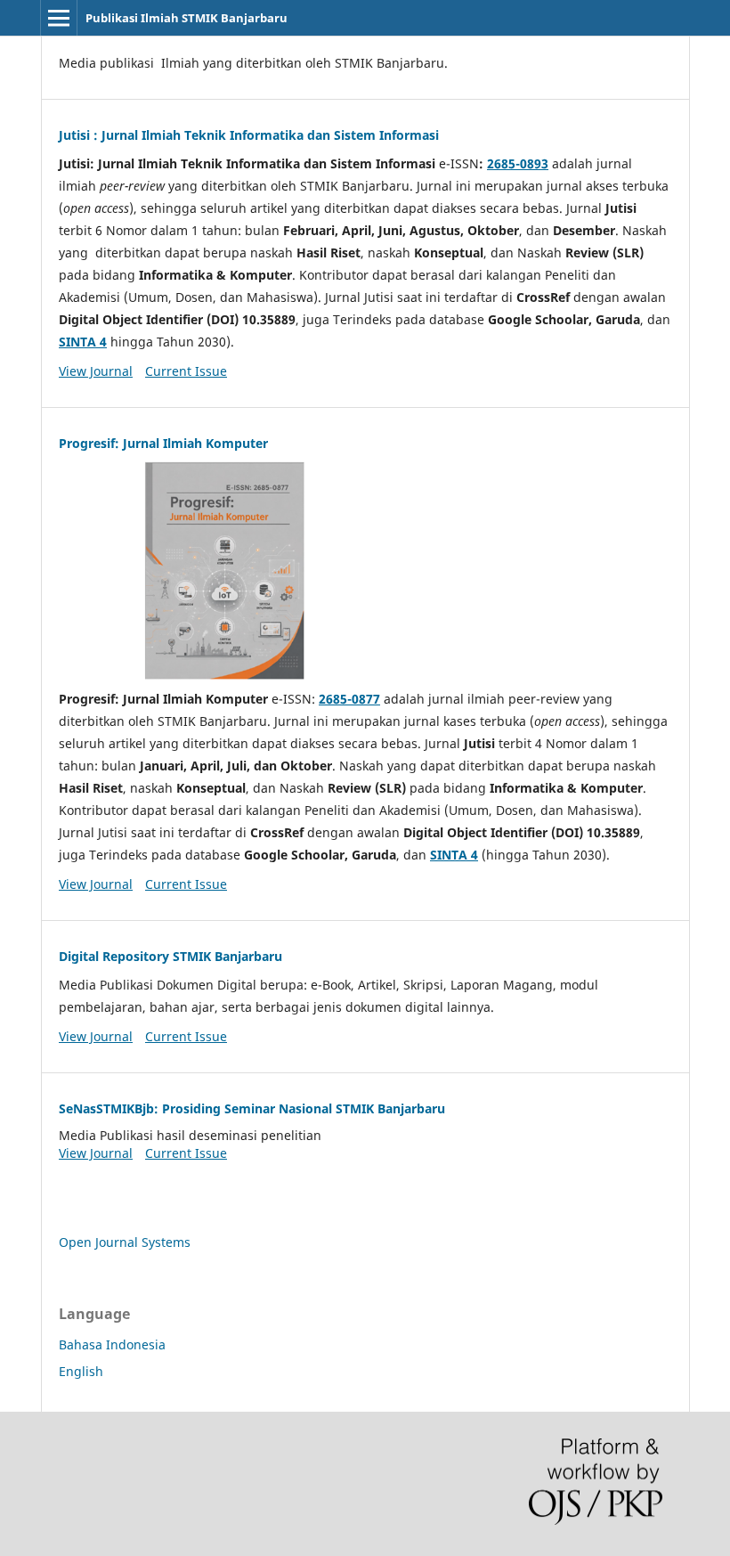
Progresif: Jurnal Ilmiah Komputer (163, 443)
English (81, 1371)
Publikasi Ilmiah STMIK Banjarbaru (186, 18)
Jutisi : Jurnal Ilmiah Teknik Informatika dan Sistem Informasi (249, 134)
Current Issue (186, 371)
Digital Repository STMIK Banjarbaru (170, 956)
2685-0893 (517, 163)
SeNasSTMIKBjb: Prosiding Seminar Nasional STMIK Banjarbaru (252, 1108)
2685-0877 (349, 698)
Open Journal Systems (125, 1242)
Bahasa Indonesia (112, 1344)
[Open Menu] (59, 18)
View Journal (96, 371)
